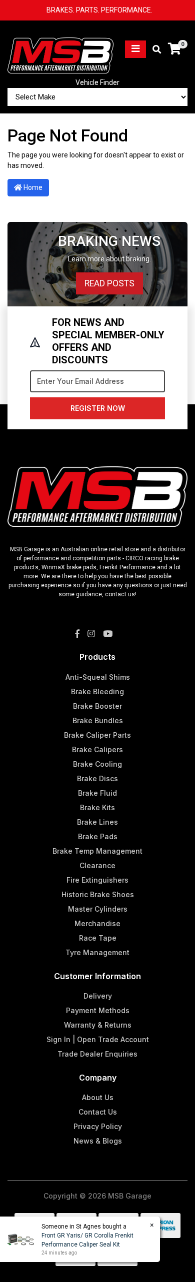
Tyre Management (98, 952)
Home (32, 187)
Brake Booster (97, 706)
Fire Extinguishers (97, 880)
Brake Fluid (97, 793)
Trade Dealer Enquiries (98, 1054)
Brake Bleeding (97, 691)
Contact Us (97, 1112)
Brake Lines (97, 822)
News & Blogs (98, 1141)
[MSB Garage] (61, 48)
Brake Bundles (97, 720)
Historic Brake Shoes (98, 894)
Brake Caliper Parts (97, 735)
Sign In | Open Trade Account (97, 1039)
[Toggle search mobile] (154, 49)
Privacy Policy (98, 1126)
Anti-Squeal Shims (98, 677)
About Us (98, 1097)
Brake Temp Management (97, 851)
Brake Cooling (97, 764)
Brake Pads (98, 836)
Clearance (98, 865)
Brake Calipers (97, 749)
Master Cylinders (98, 909)
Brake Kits (97, 807)
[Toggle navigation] (135, 49)
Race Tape (97, 938)
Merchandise (97, 923)
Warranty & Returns (98, 1025)
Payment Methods (98, 1010)
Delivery (98, 996)
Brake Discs (97, 778)
